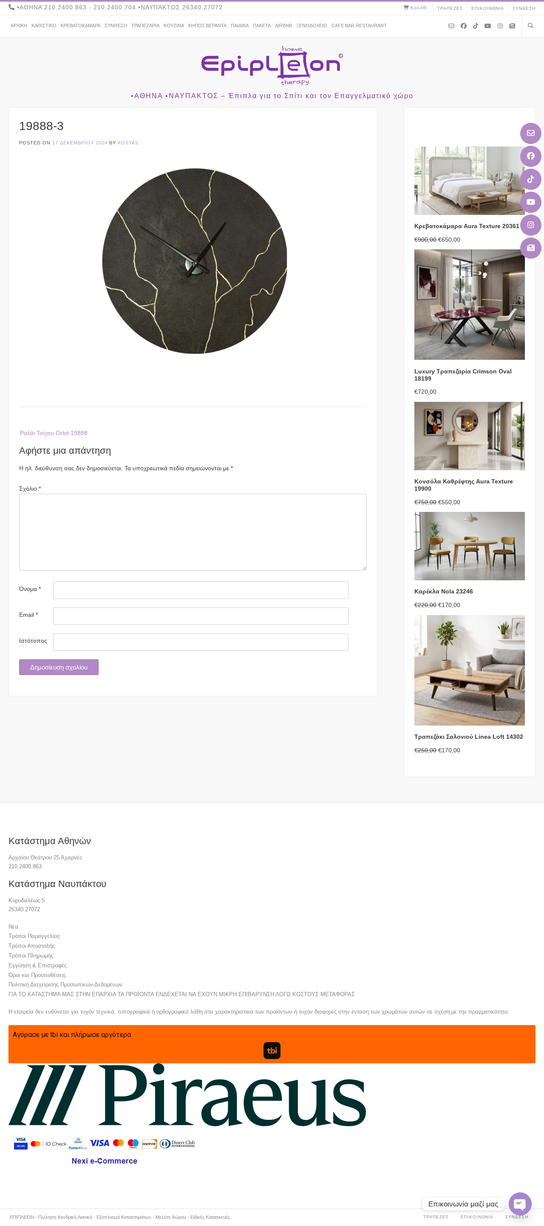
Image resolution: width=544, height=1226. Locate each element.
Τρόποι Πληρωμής (30, 955)
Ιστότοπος (33, 640)
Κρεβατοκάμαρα (80, 25)
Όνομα (30, 588)
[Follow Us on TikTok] (530, 179)
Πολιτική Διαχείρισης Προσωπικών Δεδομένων (65, 984)
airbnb (283, 25)
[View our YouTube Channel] (530, 202)
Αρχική (19, 25)
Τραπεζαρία (145, 25)
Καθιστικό (44, 25)
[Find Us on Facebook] (530, 156)
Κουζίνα (174, 25)
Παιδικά (240, 25)
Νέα (13, 927)
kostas (128, 142)
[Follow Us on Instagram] (530, 225)
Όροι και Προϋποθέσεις (37, 975)
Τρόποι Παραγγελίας (34, 936)
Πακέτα (262, 25)
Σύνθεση (116, 25)
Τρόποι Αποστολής (31, 946)
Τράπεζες (450, 8)
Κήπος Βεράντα (207, 25)
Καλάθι (419, 7)
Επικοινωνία (487, 8)
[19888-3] (193, 368)
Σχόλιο (30, 488)
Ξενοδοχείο (311, 25)
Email (28, 614)
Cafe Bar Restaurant (359, 25)
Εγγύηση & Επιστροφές (37, 965)
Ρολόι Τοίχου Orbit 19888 (54, 432)
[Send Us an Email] (530, 133)
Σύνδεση (524, 8)
